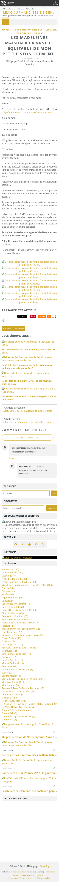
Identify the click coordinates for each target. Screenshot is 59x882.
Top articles (51, 872)
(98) (8, 588)
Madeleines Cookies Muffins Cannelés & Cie (29, 30)
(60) (12, 597)
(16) (11, 638)
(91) (8, 591)
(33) (15, 616)
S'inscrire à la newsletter (13, 329)
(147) (9, 575)
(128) (14, 578)
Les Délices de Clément (30, 33)
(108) (19, 582)
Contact (15, 875)
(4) (15, 700)
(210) (10, 569)
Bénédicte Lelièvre (19, 872)
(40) (13, 607)
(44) (8, 600)
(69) (8, 594)
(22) (23, 635)
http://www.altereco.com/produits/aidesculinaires (27, 112)
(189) (12, 572)
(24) (21, 629)
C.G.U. (40, 875)
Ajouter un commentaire (27, 437)
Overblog (44, 866)
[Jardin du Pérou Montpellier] (29, 557)
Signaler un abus (28, 875)
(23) (12, 632)
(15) (20, 647)
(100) (27, 585)
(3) (9, 713)
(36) (13, 613)
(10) (9, 657)
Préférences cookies (42, 878)
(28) (20, 622)
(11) (16, 654)
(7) (24, 679)
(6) (18, 691)
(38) (19, 610)
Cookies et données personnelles (20, 878)
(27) (8, 625)
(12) (9, 650)
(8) (9, 666)
